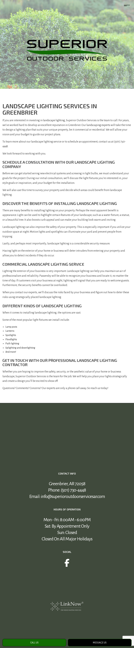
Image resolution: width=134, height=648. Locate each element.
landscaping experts (98, 125)
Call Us (34, 642)
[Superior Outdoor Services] (67, 50)
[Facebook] (67, 565)
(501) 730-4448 (73, 490)
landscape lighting (54, 120)
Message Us (100, 642)
